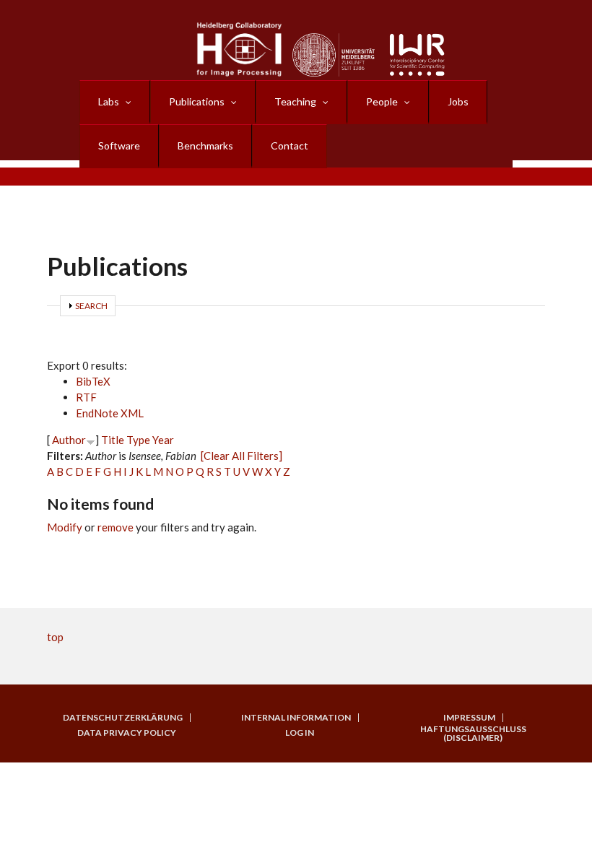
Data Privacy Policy (126, 733)
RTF (86, 397)
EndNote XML (110, 413)
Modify (64, 527)
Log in (299, 733)
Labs (108, 101)
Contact (289, 145)
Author (69, 439)
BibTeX (93, 381)
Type (138, 439)
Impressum (469, 717)
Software (119, 145)
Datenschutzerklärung (123, 717)
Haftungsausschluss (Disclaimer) (473, 733)
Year (163, 439)
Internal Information (296, 717)
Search (91, 305)
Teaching (295, 101)
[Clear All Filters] (241, 455)
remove (115, 527)
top (55, 636)
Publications (197, 101)
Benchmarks (205, 145)
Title (112, 439)
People (382, 101)
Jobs (458, 101)
